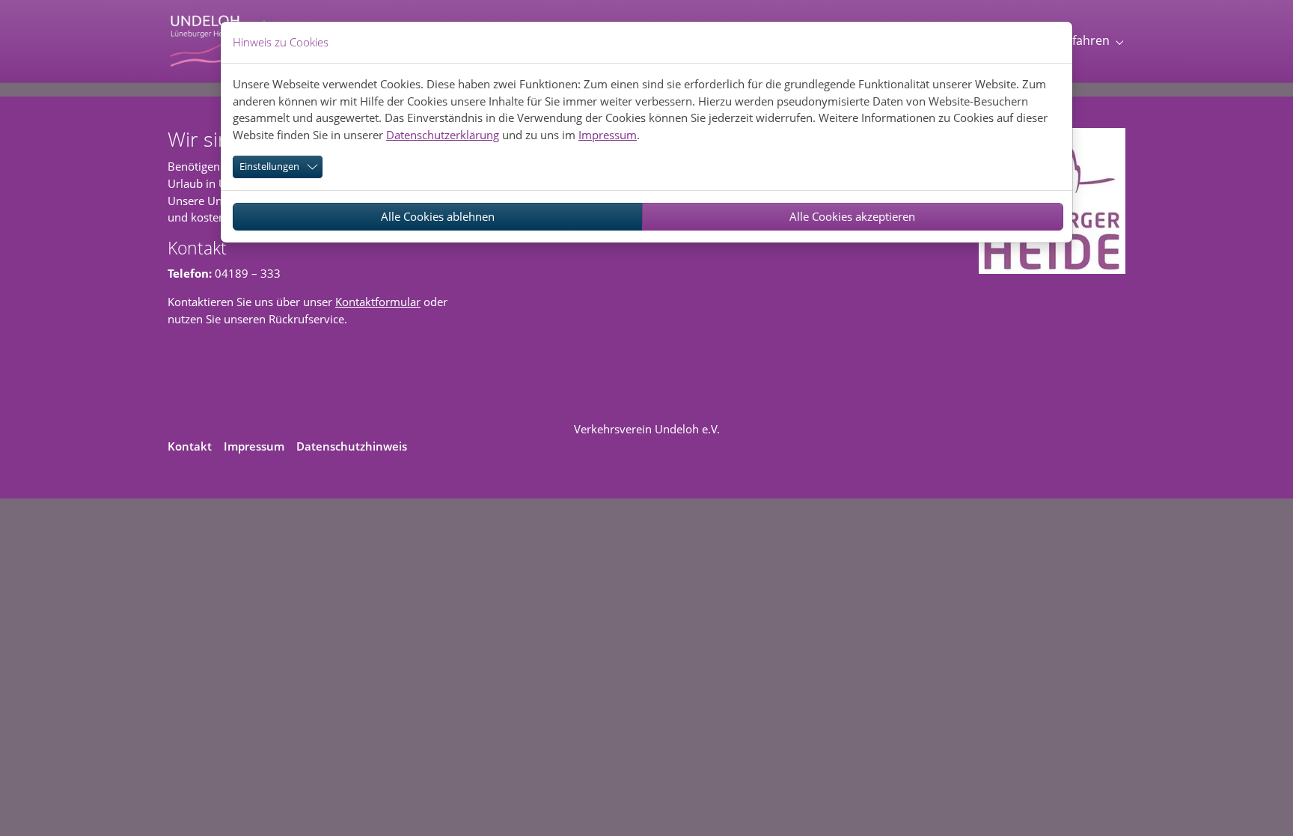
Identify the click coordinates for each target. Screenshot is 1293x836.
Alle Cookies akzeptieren (852, 216)
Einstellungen (269, 166)
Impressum (607, 134)
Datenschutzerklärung (442, 134)
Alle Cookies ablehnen (438, 216)
